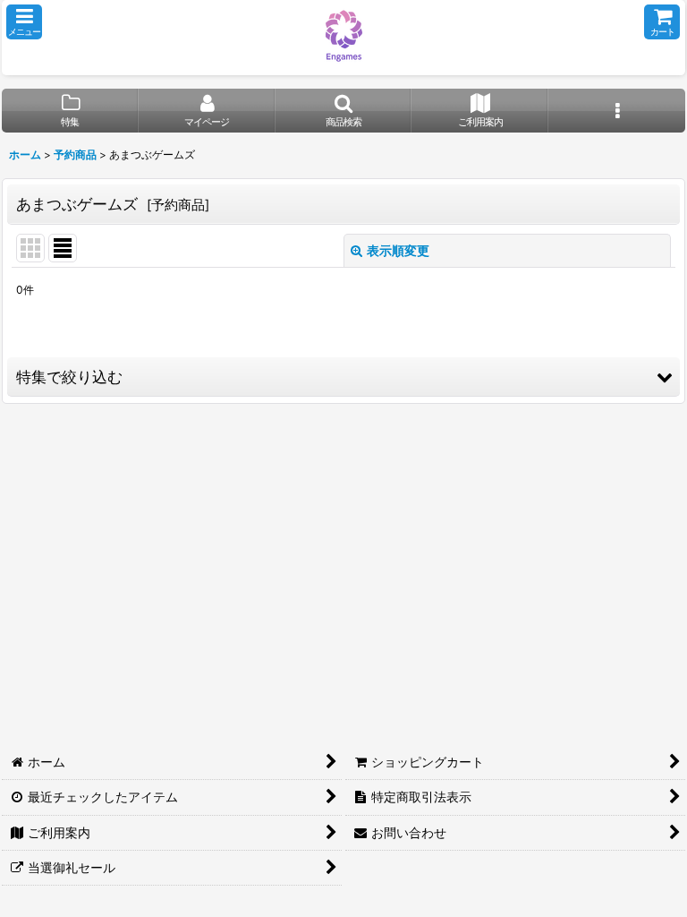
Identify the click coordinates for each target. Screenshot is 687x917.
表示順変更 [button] (398, 250)
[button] (24, 21)
